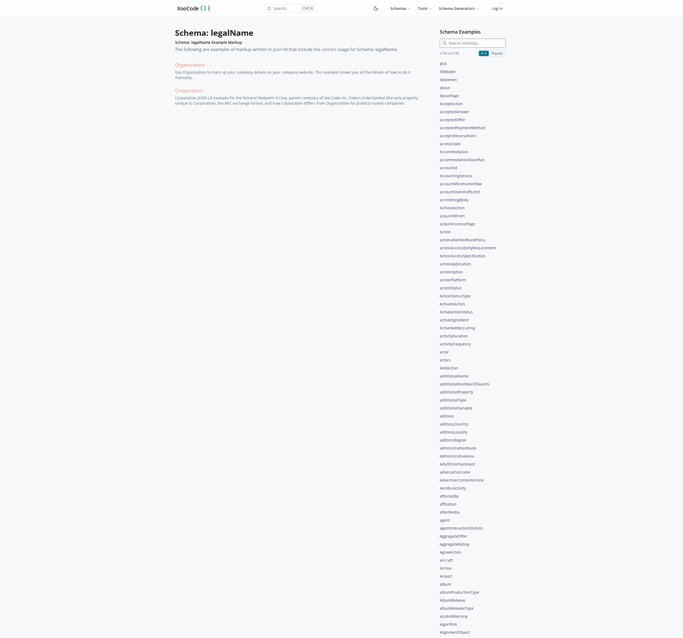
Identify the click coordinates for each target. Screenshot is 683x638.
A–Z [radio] (484, 53)
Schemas (399, 8)
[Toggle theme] (376, 8)
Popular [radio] (497, 53)
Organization (190, 65)
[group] (492, 53)
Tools (423, 8)
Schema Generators (457, 8)
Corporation (189, 90)
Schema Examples (460, 32)
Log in (497, 8)
